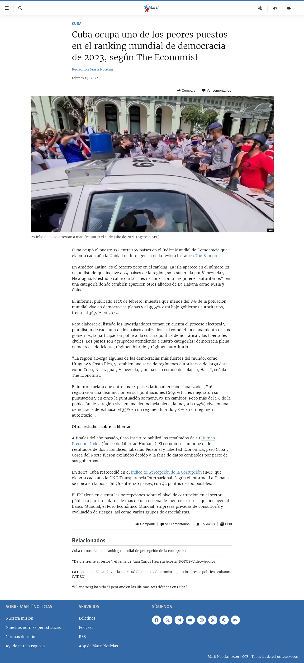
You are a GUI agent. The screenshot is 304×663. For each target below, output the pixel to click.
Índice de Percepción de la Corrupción (166, 472)
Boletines (87, 618)
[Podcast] (260, 8)
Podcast (86, 627)
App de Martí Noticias (98, 646)
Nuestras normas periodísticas (33, 627)
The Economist (209, 255)
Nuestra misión (19, 618)
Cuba (76, 24)
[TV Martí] (289, 8)
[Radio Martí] (275, 8)
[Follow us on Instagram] (201, 620)
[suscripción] (235, 620)
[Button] (187, 90)
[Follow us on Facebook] (156, 620)
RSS (82, 637)
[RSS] (212, 620)
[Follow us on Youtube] (190, 620)
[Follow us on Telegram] (179, 620)
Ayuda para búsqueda (25, 646)
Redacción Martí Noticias (93, 69)
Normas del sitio (20, 637)
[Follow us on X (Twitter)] (167, 620)
